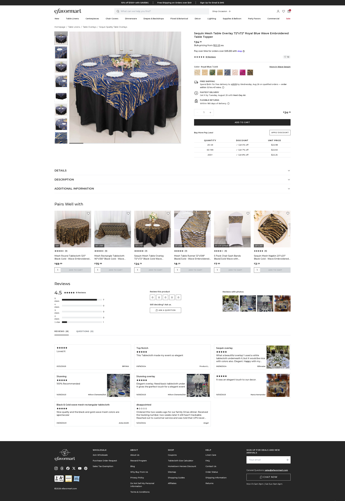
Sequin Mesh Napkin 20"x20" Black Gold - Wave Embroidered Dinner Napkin (271, 257)
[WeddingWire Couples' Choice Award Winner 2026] (68, 478)
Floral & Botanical (179, 18)
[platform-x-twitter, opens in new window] (73, 468)
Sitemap (172, 472)
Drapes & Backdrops (154, 18)
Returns (209, 483)
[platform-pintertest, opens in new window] (85, 468)
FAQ (208, 460)
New (57, 18)
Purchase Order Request (105, 460)
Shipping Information (216, 477)
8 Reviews (211, 57)
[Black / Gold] (250, 72)
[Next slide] (61, 141)
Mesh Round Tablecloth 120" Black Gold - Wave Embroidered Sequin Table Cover (71, 257)
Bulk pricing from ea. (209, 45)
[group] (61, 38)
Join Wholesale (100, 455)
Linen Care (211, 455)
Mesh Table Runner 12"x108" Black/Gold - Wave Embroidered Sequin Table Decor (191, 257)
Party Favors (254, 18)
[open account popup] (278, 11)
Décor (198, 18)
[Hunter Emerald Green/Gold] (212, 72)
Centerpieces (92, 18)
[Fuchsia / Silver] (242, 72)
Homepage (59, 27)
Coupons (172, 455)
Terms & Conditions (140, 492)
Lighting (212, 18)
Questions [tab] (85, 331)
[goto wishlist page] (283, 11)
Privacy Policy (137, 477)
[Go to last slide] (61, 34)
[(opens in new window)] (59, 478)
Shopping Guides (176, 477)
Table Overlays (89, 27)
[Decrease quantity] (197, 112)
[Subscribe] (287, 459)
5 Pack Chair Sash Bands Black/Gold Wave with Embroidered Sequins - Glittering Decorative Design (232, 257)
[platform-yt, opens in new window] (79, 468)
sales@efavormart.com (276, 470)
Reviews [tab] (61, 331)
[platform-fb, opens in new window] (68, 468)
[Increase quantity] (210, 112)
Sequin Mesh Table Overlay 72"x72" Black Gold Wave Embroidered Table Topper (149, 257)
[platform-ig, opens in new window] (56, 468)
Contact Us (211, 466)
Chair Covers (112, 18)
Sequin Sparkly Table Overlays (113, 27)
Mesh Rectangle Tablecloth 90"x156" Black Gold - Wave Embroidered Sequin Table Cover (112, 257)
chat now (270, 477)
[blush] (235, 72)
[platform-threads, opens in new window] (62, 468)
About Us (134, 455)
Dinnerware (131, 18)
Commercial (273, 18)
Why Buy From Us (139, 472)
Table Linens (72, 18)
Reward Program (138, 460)
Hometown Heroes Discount (182, 466)
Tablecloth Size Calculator (180, 460)
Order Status (212, 472)
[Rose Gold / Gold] (220, 72)
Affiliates (172, 483)
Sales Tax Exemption (103, 466)
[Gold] (205, 72)
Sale (288, 18)
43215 (234, 84)
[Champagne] (197, 72)
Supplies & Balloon (232, 18)
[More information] (222, 87)
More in (280, 67)
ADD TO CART (242, 122)
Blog (132, 466)
